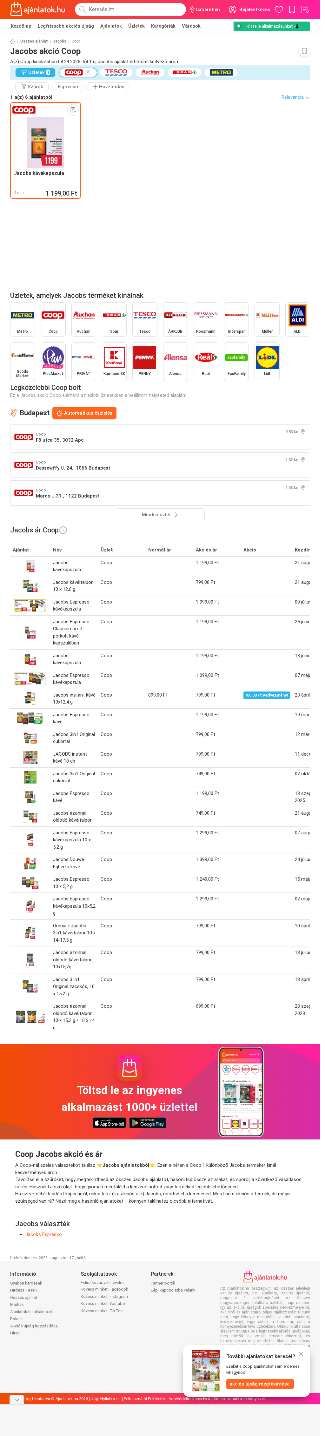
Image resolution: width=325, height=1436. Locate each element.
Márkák (17, 1304)
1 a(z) (31, 97)
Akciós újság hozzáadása (34, 1326)
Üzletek (136, 26)
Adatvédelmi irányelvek (189, 1398)
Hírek (15, 1333)
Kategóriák (163, 26)
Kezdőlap (21, 26)
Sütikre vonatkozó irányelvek (239, 1398)
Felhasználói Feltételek (145, 1398)
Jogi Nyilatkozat (106, 1398)
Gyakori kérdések (26, 1283)
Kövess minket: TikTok (102, 1310)
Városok (191, 26)
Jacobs (59, 41)
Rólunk (16, 1318)
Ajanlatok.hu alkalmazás (32, 1311)
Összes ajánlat (34, 41)
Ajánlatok (111, 26)
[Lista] (305, 9)
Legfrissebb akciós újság (66, 26)
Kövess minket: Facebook (104, 1289)
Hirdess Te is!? (23, 1290)
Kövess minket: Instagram (104, 1296)
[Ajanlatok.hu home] (37, 9)
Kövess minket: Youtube (103, 1303)
